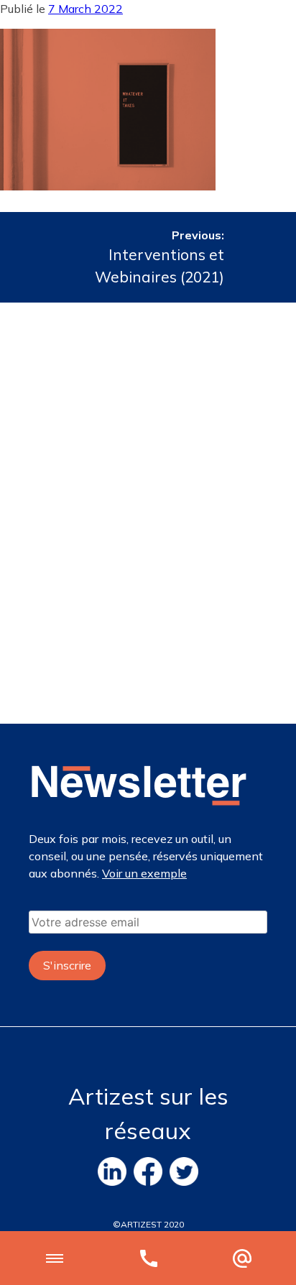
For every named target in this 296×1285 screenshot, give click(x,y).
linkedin (112, 1171)
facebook (148, 1171)
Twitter (184, 1171)
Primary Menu (54, 1258)
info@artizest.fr (242, 1258)
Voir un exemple (144, 873)
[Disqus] (148, 511)
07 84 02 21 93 (148, 1258)
